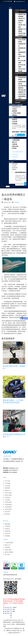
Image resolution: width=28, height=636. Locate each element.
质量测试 (7, 488)
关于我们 (7, 481)
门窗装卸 (7, 526)
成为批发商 (8, 507)
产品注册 (7, 485)
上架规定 (7, 500)
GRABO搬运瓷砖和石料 (17, 151)
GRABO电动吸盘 (14, 609)
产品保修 (7, 483)
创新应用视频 (9, 552)
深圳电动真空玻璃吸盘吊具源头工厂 (14, 435)
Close (7, 186)
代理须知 (7, 497)
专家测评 (7, 547)
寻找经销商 (8, 502)
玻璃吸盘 (8, 610)
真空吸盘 (7, 610)
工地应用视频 (9, 542)
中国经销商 (8, 504)
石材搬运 (7, 536)
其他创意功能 (15, 156)
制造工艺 (7, 545)
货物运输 (7, 531)
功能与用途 (8, 495)
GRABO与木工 (15, 154)
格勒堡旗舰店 (11, 612)
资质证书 (7, 490)
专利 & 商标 (8, 493)
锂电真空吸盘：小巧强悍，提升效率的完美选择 (14, 401)
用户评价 (14, 159)
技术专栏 (7, 511)
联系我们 (7, 514)
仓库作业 (7, 533)
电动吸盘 (16, 202)
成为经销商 (8, 509)
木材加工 (7, 528)
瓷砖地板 (7, 524)
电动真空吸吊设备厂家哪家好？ (14, 367)
